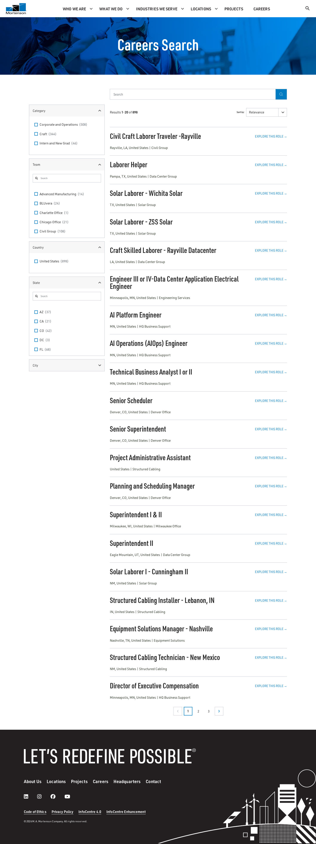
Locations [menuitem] (201, 8)
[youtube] (67, 796)
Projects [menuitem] (233, 8)
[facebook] (57, 796)
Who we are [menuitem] (74, 8)
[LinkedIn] (30, 796)
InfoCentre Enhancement (126, 811)
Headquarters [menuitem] (127, 781)
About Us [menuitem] (32, 781)
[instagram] (43, 796)
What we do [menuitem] (111, 8)
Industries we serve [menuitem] (156, 8)
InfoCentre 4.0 (89, 811)
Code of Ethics (35, 811)
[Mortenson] (16, 8)
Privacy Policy (63, 811)
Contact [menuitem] (153, 781)
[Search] (308, 9)
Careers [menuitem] (261, 8)
